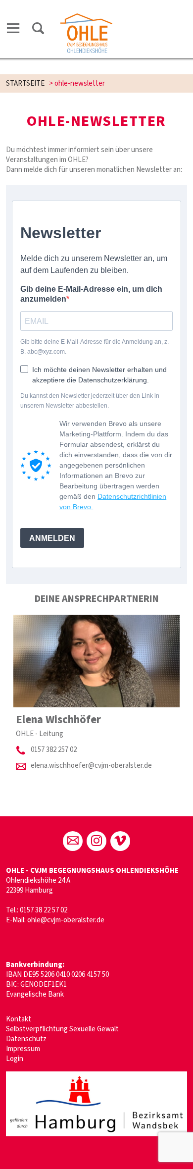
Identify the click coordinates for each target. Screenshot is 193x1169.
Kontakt (18, 1019)
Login (14, 1059)
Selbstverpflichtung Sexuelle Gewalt (62, 1029)
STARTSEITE (25, 83)
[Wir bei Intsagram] (96, 841)
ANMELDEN (52, 538)
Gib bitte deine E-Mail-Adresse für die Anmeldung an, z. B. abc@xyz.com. (94, 346)
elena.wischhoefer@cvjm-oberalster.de (91, 765)
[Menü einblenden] (13, 30)
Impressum (23, 1049)
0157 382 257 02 (54, 749)
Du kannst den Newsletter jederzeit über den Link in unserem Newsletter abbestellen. (89, 400)
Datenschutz (26, 1039)
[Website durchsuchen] (38, 30)
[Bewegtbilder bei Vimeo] (120, 841)
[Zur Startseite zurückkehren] (86, 18)
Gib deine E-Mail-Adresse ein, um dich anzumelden (91, 294)
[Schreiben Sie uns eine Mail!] (73, 841)
